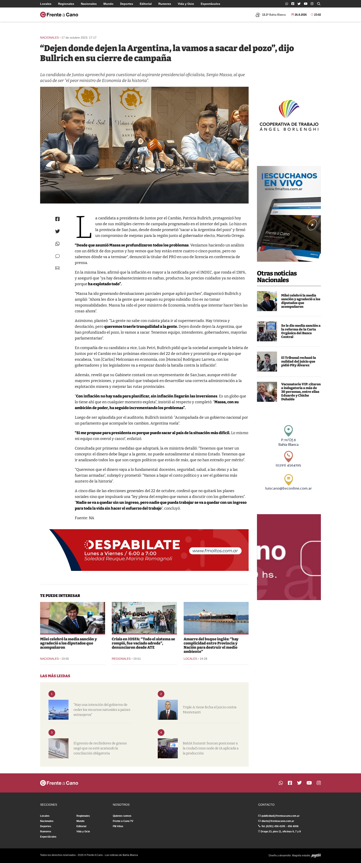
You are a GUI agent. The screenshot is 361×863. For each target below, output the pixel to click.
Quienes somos (122, 815)
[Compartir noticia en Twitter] (57, 231)
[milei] (267, 301)
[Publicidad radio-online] (289, 214)
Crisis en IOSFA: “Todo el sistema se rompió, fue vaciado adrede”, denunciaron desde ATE (143, 643)
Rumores (164, 3)
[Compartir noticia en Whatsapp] (57, 244)
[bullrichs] (144, 145)
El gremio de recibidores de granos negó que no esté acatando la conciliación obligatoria (100, 748)
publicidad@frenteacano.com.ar (281, 815)
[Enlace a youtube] (305, 4)
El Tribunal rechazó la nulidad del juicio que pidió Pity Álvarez (298, 361)
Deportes (126, 3)
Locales (45, 3)
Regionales (66, 3)
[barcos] (58, 710)
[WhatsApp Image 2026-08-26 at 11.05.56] (58, 748)
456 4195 (279, 826)
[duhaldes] (267, 392)
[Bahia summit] (168, 748)
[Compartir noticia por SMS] (57, 256)
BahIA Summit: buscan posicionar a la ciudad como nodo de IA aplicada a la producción (211, 748)
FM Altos (118, 826)
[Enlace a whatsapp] (286, 3)
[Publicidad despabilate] (144, 550)
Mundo (108, 3)
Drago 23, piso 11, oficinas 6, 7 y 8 (281, 831)
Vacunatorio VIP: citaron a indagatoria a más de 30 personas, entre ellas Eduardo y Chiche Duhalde (301, 391)
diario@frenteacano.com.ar (278, 821)
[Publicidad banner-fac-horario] (289, 557)
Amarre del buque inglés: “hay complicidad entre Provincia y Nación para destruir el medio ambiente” (211, 645)
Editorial (146, 3)
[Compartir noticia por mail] (57, 268)
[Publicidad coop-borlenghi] (289, 115)
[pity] (267, 362)
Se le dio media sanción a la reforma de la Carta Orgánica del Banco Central (300, 331)
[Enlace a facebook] (292, 3)
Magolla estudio (301, 855)
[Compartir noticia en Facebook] (57, 219)
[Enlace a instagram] (312, 3)
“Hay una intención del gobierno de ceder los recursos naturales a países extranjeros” (102, 710)
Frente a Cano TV (123, 821)
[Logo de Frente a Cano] (59, 15)
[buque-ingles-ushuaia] (216, 618)
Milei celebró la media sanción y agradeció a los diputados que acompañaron (300, 301)
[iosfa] (144, 618)
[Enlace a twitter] (299, 4)
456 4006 (293, 826)
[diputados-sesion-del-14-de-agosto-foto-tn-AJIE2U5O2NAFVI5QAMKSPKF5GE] (267, 331)
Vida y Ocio (186, 3)
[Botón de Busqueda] (319, 4)
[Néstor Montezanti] (168, 710)
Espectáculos (210, 3)
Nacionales (89, 3)
